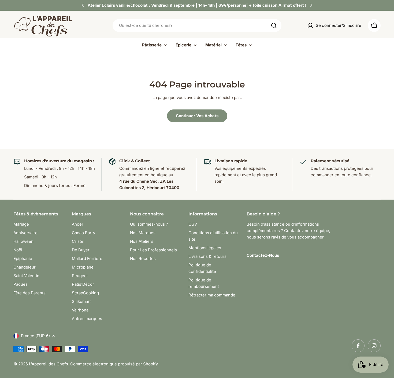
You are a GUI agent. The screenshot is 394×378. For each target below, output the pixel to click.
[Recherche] (274, 25)
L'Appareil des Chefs (48, 363)
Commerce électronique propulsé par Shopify (114, 363)
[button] (83, 5)
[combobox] (197, 25)
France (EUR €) (35, 335)
